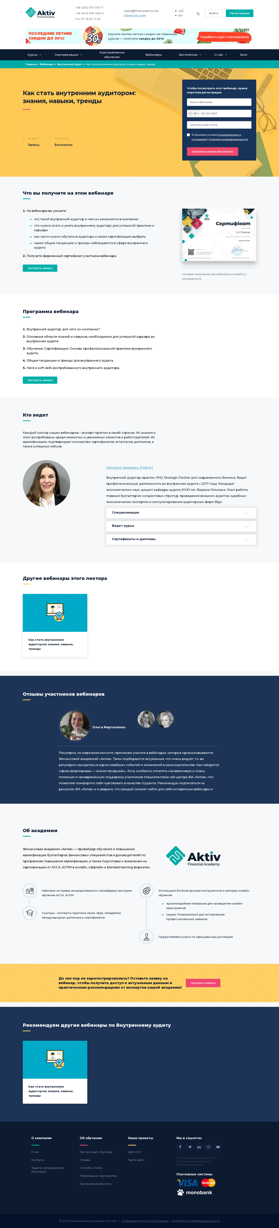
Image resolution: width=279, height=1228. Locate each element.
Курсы (33, 54)
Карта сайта (136, 1160)
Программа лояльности (95, 1184)
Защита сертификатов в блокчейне (47, 1169)
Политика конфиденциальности (193, 1161)
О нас (35, 1152)
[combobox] (193, 113)
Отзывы (85, 1160)
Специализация (125, 512)
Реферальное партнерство (98, 1176)
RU (181, 15)
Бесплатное (188, 54)
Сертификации (66, 54)
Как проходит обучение (96, 1152)
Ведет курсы (123, 526)
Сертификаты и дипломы (134, 539)
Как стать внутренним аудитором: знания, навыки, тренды (50, 644)
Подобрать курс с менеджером (224, 37)
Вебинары (154, 54)
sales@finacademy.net (141, 11)
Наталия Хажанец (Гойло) (129, 468)
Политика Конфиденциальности (196, 1221)
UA (181, 11)
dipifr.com (134, 1152)
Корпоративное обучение (112, 55)
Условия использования (190, 1164)
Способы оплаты (91, 1168)
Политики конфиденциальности (228, 139)
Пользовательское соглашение (145, 1221)
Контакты (37, 1160)
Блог (244, 54)
